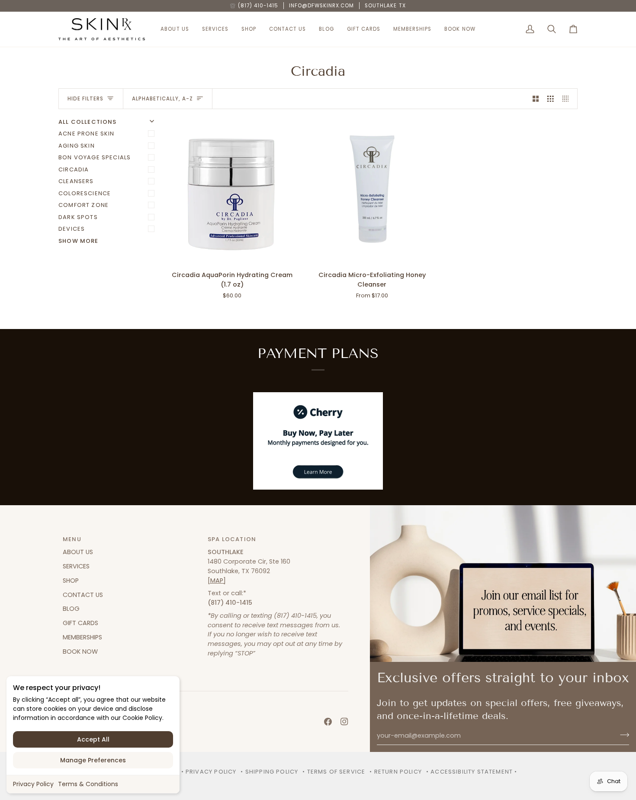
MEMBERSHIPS (82, 637)
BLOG (71, 608)
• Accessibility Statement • (471, 772)
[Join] (622, 735)
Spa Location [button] (232, 539)
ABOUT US (78, 552)
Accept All (93, 739)
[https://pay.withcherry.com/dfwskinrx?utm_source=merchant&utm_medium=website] (318, 441)
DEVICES (71, 229)
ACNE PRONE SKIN (86, 133)
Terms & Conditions (88, 784)
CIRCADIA (73, 169)
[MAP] (217, 580)
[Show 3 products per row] (550, 99)
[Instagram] (344, 722)
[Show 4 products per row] (568, 99)
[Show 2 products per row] (535, 99)
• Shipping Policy (269, 772)
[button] (174, 29)
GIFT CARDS (80, 623)
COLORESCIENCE (84, 193)
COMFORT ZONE (83, 205)
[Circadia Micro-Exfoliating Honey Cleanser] (371, 191)
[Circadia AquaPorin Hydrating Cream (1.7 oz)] (232, 191)
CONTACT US (83, 594)
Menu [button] (72, 539)
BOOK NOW (80, 651)
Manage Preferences (93, 760)
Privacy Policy (33, 784)
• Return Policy (395, 772)
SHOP (71, 580)
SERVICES (76, 566)
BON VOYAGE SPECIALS (94, 157)
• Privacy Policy (209, 772)
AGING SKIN (76, 146)
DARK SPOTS (78, 217)
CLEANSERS (76, 181)
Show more (78, 241)
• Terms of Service (333, 772)
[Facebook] (328, 722)
